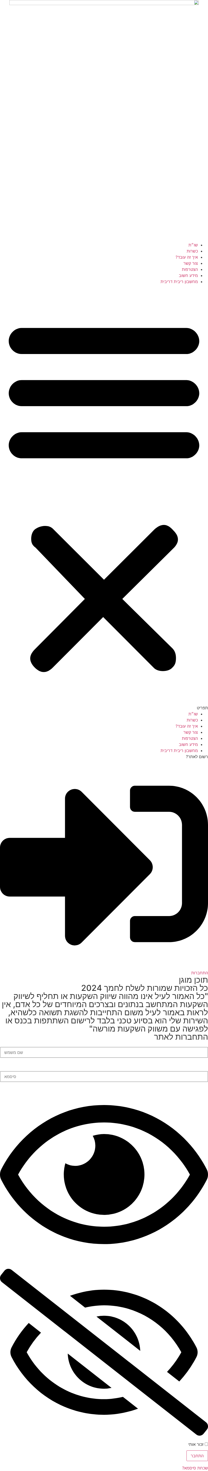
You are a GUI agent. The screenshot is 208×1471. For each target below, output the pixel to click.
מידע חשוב (188, 275)
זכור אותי (196, 1444)
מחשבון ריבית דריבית (179, 281)
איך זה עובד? (187, 257)
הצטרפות (190, 269)
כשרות (192, 251)
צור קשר (190, 263)
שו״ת (193, 244)
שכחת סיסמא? (195, 1467)
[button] (104, 498)
